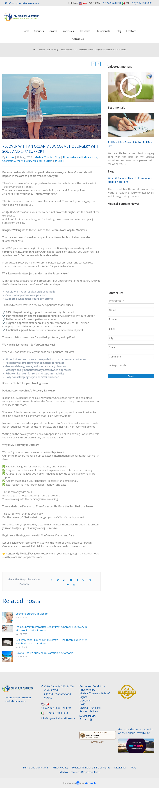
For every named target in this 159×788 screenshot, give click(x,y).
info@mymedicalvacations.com (23, 3)
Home (26, 31)
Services (53, 31)
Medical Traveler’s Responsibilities (90, 709)
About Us (39, 31)
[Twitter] (87, 720)
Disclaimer (86, 700)
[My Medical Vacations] (21, 17)
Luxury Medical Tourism (38, 161)
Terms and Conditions (92, 686)
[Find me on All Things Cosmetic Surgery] (136, 693)
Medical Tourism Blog (48, 49)
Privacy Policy (87, 690)
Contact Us (78, 38)
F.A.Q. (83, 704)
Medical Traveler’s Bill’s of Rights (95, 695)
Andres (10, 157)
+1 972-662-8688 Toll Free (56, 708)
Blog (118, 31)
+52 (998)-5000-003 (56, 713)
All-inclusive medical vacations (80, 157)
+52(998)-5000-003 (141, 3)
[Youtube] (92, 720)
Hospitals (85, 31)
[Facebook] (82, 720)
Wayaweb (90, 783)
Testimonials (103, 31)
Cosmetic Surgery (12, 161)
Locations (131, 31)
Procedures (68, 31)
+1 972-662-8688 (111, 3)
